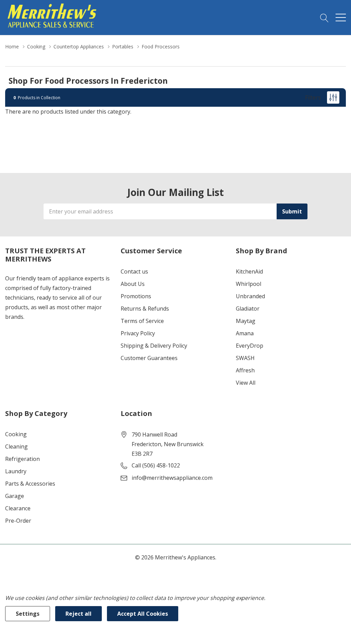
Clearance (18, 508)
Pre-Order (18, 520)
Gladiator (247, 308)
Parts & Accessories (30, 483)
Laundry (15, 471)
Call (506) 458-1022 (156, 465)
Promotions (136, 296)
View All (245, 382)
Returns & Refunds (145, 308)
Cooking (16, 434)
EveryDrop (249, 345)
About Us (133, 284)
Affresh (245, 370)
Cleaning (16, 446)
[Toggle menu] (341, 17)
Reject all (78, 613)
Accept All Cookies (142, 613)
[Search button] (324, 17)
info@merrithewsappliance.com (172, 478)
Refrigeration (22, 459)
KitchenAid (249, 271)
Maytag (245, 321)
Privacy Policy (138, 333)
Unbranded (250, 296)
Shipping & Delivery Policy (154, 345)
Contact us (134, 271)
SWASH (245, 358)
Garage (14, 496)
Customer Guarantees (149, 358)
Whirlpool (248, 284)
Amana (245, 333)
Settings (27, 613)
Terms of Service (142, 321)
